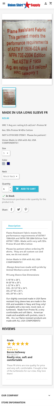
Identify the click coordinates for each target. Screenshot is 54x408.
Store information (13, 402)
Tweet (18, 209)
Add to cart (26, 188)
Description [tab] (14, 225)
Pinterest (26, 209)
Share (11, 209)
